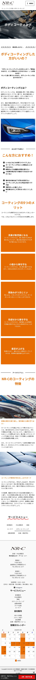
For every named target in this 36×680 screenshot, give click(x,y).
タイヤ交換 (18, 606)
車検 (27, 525)
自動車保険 (11, 533)
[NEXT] (33, 630)
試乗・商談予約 (23, 533)
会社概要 (18, 620)
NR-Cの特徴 (18, 615)
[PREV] (3, 630)
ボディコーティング (22, 529)
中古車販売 (19, 525)
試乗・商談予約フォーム (18, 622)
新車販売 (9, 525)
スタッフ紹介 (18, 617)
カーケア (10, 529)
